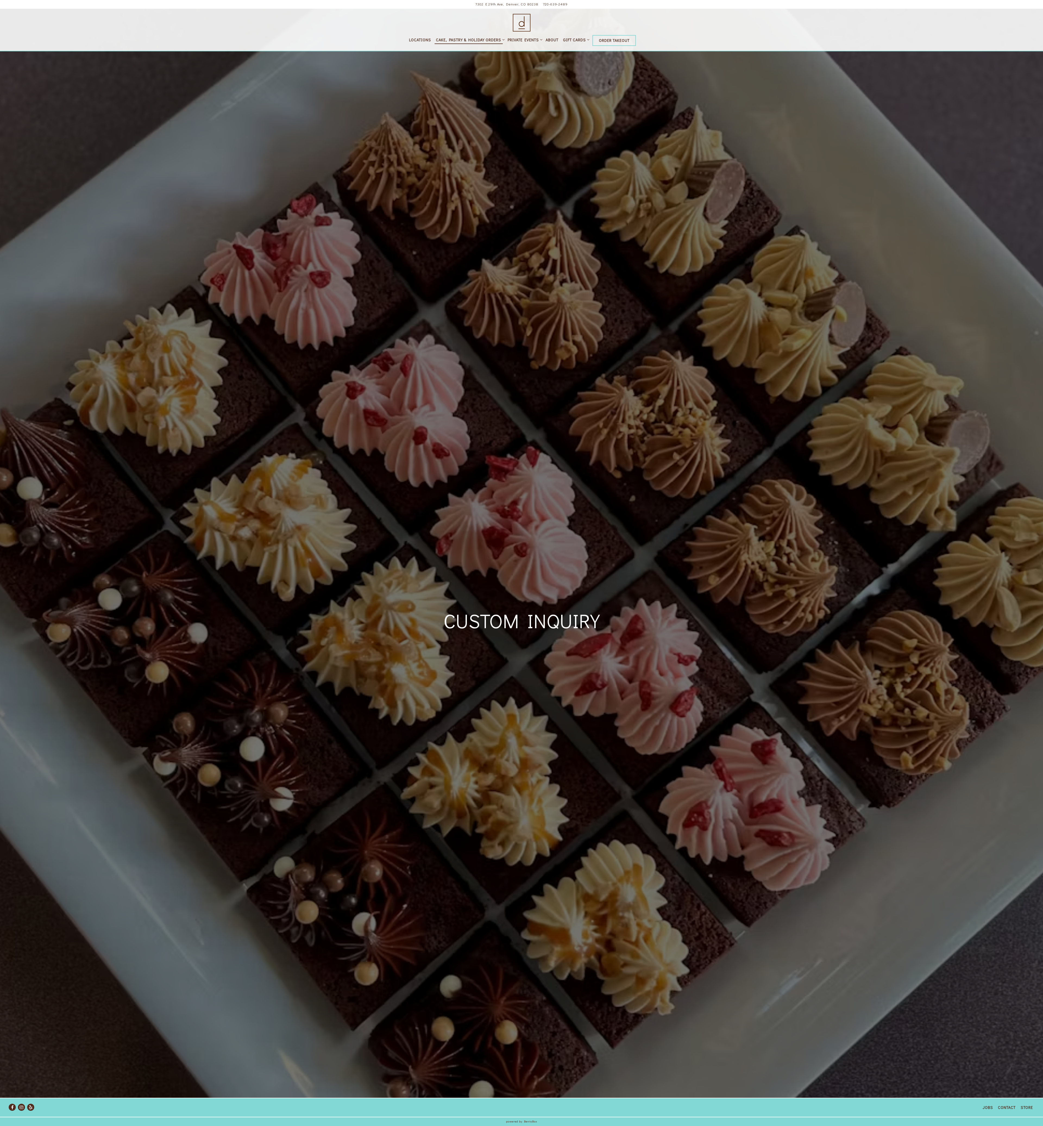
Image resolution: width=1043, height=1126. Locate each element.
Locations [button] (420, 39)
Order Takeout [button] (614, 40)
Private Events (524, 39)
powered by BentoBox (521, 1121)
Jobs (988, 1107)
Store (1027, 1107)
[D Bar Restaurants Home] (521, 22)
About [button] (552, 39)
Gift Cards (575, 39)
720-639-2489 (555, 4)
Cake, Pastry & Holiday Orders (469, 39)
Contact (1007, 1107)
